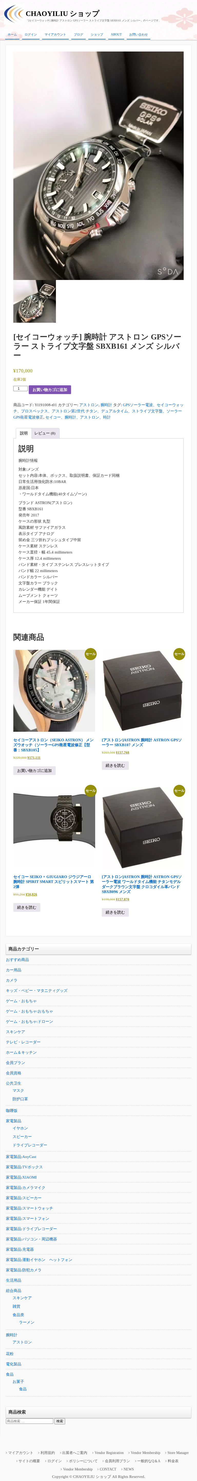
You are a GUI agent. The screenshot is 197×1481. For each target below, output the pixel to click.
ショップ (97, 34)
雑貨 (16, 1306)
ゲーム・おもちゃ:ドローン (29, 1021)
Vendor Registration (109, 1453)
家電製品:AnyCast (21, 1157)
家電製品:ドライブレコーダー (31, 1229)
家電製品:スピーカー (24, 1198)
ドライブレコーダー (30, 1145)
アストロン (88, 405)
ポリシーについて (83, 1461)
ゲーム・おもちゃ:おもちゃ (29, 1011)
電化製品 (13, 1364)
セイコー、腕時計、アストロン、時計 (78, 417)
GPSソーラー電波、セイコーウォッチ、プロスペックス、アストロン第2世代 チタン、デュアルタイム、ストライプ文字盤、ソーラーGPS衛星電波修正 (98, 411)
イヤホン (20, 1128)
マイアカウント (55, 34)
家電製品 (13, 1121)
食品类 (18, 1315)
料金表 (173, 1461)
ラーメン (26, 1322)
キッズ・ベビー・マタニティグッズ (36, 991)
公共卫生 (13, 1083)
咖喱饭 (11, 1111)
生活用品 (13, 1280)
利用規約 (48, 1453)
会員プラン (15, 1063)
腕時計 (106, 405)
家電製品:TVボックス (24, 1167)
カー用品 (13, 970)
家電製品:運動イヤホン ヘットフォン (39, 1260)
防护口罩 (20, 1099)
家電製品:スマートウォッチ (29, 1208)
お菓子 (18, 1382)
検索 (59, 1421)
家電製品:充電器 (20, 1249)
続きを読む (115, 765)
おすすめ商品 (17, 960)
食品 (10, 1374)
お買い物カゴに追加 (50, 389)
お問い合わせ (138, 34)
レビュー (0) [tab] (44, 433)
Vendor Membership (145, 1453)
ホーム (12, 34)
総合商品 (13, 1291)
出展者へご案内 (74, 1453)
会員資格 (13, 1073)
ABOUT (116, 34)
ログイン (31, 34)
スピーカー (22, 1137)
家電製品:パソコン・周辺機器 (31, 1239)
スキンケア (15, 1032)
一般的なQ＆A (148, 1461)
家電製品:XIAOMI (21, 1177)
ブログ (78, 34)
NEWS (129, 1469)
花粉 (10, 1354)
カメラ (11, 980)
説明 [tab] (24, 433)
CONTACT (108, 1469)
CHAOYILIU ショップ (63, 14)
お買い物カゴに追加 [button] (34, 771)
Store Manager (178, 1453)
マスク (18, 1090)
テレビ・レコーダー (23, 1042)
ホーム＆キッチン (21, 1052)
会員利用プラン (117, 1461)
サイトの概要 (29, 1461)
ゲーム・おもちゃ (21, 1001)
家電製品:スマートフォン (27, 1218)
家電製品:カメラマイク (25, 1188)
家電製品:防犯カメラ (24, 1270)
